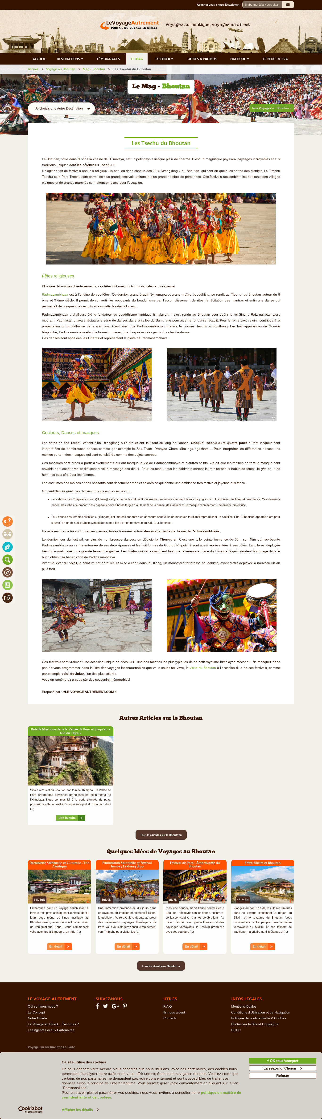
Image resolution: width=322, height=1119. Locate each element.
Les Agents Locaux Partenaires (51, 1030)
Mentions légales (243, 1006)
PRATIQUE (238, 59)
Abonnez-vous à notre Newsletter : (219, 4)
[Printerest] (125, 1007)
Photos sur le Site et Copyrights (254, 1024)
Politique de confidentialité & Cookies (258, 1018)
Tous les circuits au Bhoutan (161, 966)
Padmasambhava (55, 294)
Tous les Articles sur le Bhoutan (161, 835)
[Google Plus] (116, 1007)
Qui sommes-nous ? (43, 1006)
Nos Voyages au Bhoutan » (271, 108)
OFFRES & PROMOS (202, 59)
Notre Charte (37, 1018)
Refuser (282, 1076)
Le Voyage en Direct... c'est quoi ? (53, 1024)
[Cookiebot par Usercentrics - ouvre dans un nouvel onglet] (30, 1109)
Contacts (170, 1018)
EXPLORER (162, 59)
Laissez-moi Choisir (280, 1068)
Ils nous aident (174, 1012)
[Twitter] (106, 1007)
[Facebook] (98, 1007)
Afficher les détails (77, 1110)
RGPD (236, 1030)
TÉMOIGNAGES (108, 59)
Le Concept (36, 1012)
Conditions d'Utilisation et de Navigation (260, 1012)
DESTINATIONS (69, 59)
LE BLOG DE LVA (275, 59)
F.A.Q (167, 1006)
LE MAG (137, 59)
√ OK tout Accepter (282, 1061)
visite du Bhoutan (203, 668)
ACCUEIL (39, 59)
